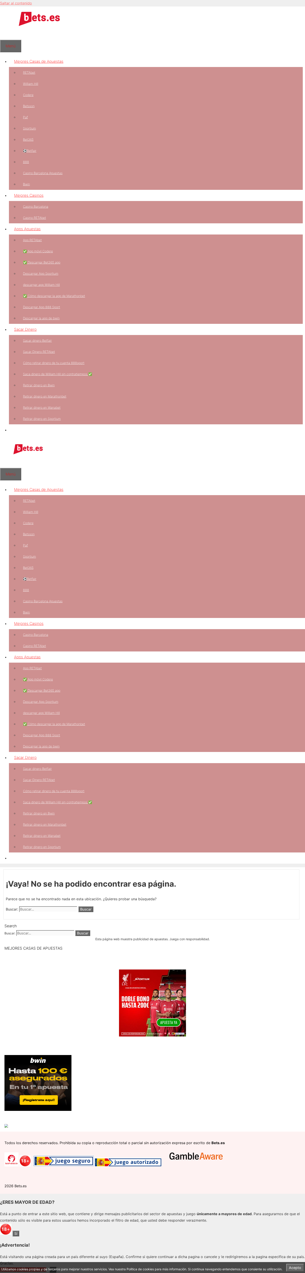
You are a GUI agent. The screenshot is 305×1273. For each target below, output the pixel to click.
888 (26, 162)
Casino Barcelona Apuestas (43, 173)
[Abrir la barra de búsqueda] (5, 34)
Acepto (295, 1267)
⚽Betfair (29, 151)
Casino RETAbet (34, 218)
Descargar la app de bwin (41, 318)
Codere (28, 95)
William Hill (30, 84)
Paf (25, 117)
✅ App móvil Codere (38, 251)
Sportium (29, 128)
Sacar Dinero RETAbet (39, 352)
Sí (15, 1233)
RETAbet (29, 72)
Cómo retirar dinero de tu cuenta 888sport (53, 363)
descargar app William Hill (41, 285)
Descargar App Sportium (40, 273)
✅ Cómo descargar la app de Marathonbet (54, 296)
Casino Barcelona (35, 206)
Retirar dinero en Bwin (39, 385)
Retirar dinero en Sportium (42, 419)
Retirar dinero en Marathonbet (44, 396)
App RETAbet (32, 240)
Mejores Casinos (29, 195)
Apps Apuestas (27, 229)
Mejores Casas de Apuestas (38, 61)
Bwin (26, 184)
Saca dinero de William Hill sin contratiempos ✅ (57, 374)
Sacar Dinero (25, 329)
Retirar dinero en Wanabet (42, 407)
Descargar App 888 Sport (41, 307)
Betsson (29, 106)
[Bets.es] (28, 453)
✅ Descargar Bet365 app (41, 262)
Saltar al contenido (16, 3)
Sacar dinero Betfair (37, 340)
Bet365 (28, 139)
